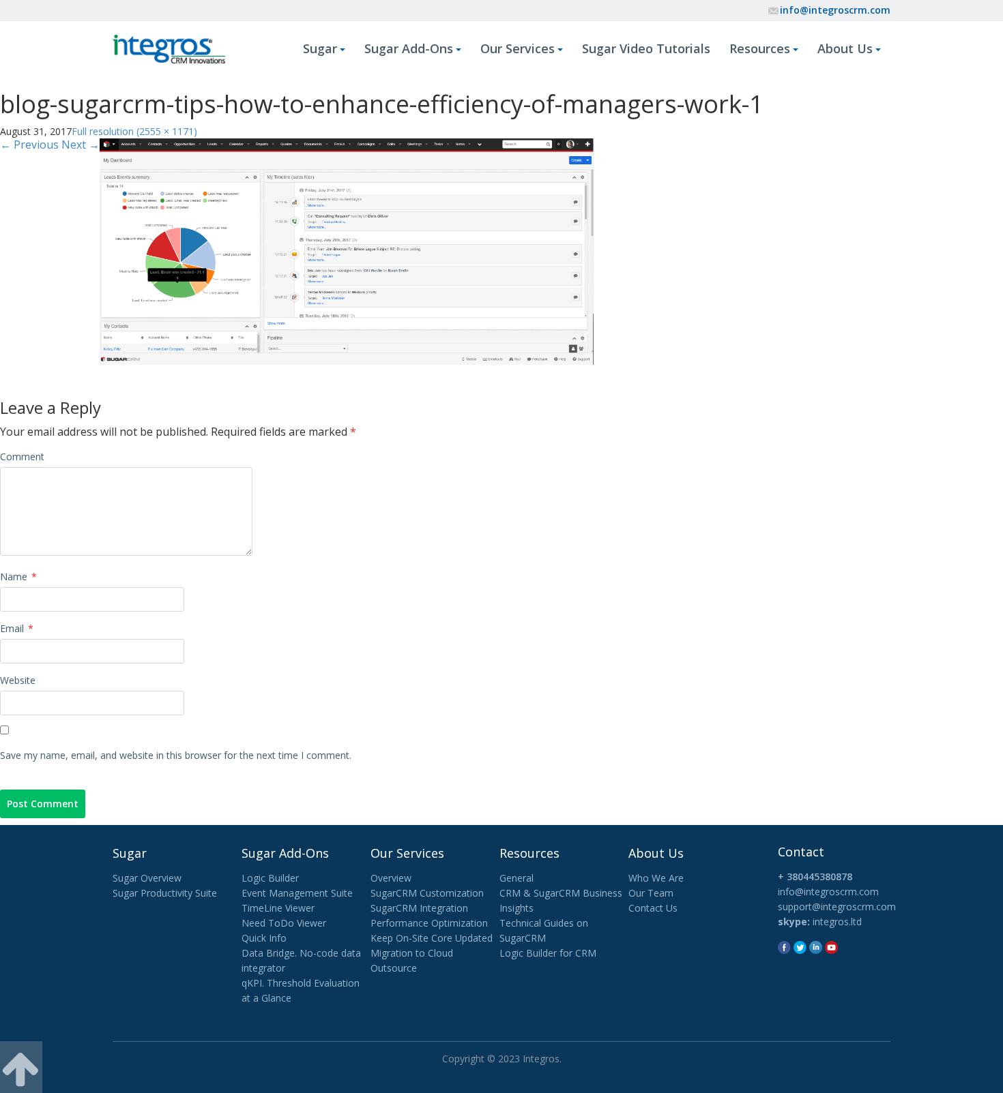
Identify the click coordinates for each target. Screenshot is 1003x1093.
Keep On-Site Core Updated (431, 937)
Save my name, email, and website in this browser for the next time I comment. (175, 755)
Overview (390, 877)
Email (16, 628)
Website (17, 680)
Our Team (650, 892)
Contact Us (653, 907)
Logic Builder (270, 877)
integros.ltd (837, 921)
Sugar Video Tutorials (646, 48)
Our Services (517, 48)
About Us (845, 48)
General (516, 877)
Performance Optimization (429, 922)
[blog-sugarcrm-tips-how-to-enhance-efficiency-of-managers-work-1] (347, 249)
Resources (759, 48)
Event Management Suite (297, 892)
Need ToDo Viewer (284, 922)
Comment (22, 456)
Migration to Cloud (411, 952)
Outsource (393, 967)
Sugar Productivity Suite (165, 892)
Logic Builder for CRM (547, 952)
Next (80, 144)
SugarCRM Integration (419, 907)
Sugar (320, 48)
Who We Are (656, 877)
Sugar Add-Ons (408, 48)
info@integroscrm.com (835, 9)
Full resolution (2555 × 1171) (134, 131)
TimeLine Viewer (278, 907)
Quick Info (264, 937)
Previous (29, 144)
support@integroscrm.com (837, 906)
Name (18, 576)
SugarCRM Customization (427, 892)
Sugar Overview (147, 877)
